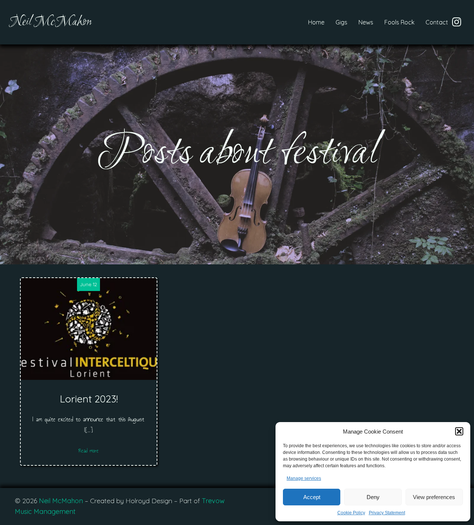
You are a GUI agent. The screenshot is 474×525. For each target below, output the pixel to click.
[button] (459, 431)
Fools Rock (399, 22)
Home (316, 22)
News (365, 22)
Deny (373, 497)
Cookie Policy (351, 512)
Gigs (341, 22)
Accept (311, 497)
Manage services (304, 478)
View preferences (434, 497)
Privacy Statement (387, 512)
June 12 (88, 284)
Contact (436, 22)
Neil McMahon (61, 500)
